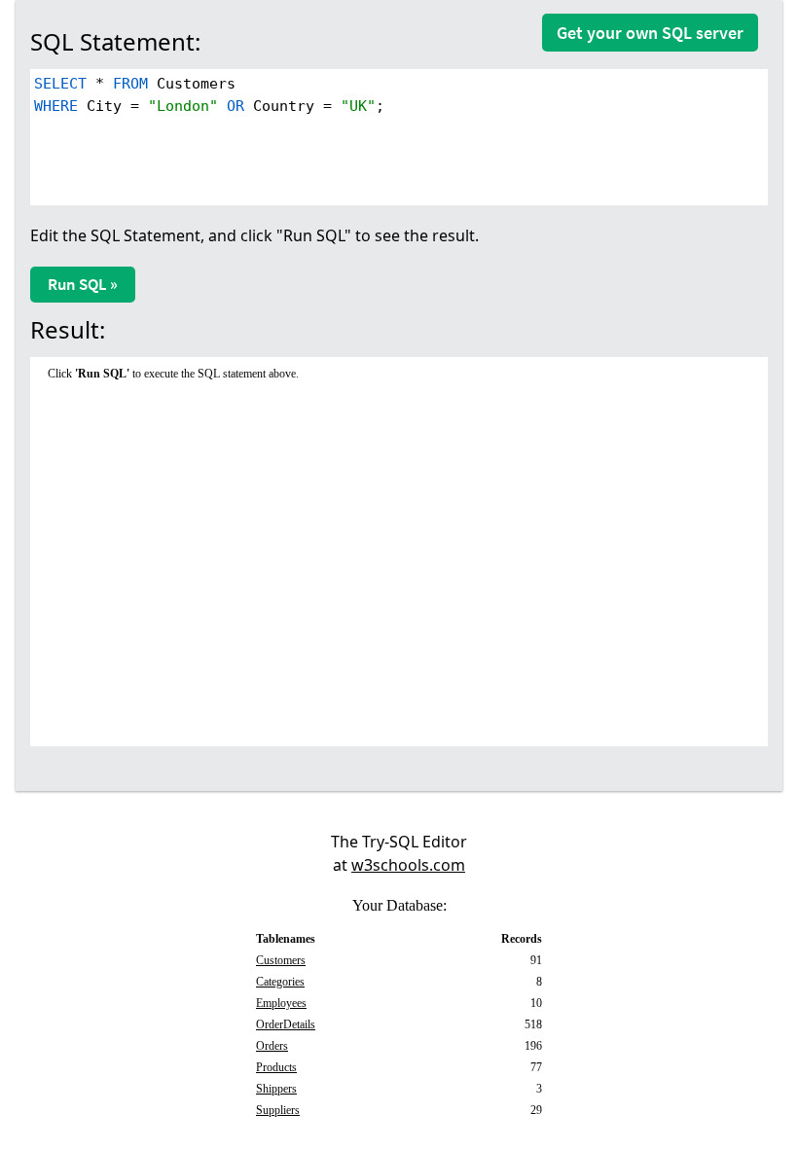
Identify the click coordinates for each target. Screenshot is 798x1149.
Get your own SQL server (650, 32)
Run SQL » (83, 284)
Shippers (276, 1088)
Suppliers (278, 1110)
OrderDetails (285, 1024)
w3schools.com (408, 865)
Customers (281, 960)
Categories (280, 981)
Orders (272, 1046)
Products (276, 1067)
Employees (281, 1003)
